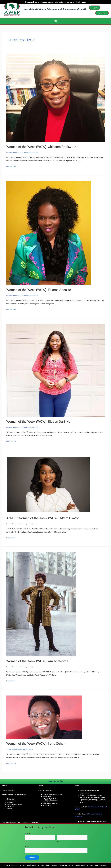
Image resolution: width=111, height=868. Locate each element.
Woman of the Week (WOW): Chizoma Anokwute (41, 147)
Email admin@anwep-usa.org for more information (19, 822)
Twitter (93, 821)
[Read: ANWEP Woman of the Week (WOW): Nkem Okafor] (48, 484)
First (26, 841)
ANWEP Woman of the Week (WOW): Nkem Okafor (42, 518)
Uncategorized (26, 152)
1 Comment (10, 749)
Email (27, 846)
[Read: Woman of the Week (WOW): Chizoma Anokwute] (55, 98)
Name (28, 833)
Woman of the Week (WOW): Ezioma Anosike (38, 290)
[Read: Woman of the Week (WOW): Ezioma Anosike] (48, 233)
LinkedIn (102, 821)
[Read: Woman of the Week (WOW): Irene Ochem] (44, 717)
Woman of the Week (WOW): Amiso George (37, 661)
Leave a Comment (13, 152)
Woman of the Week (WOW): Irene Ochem (36, 743)
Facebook (84, 821)
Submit (32, 858)
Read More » (11, 166)
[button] (55, 21)
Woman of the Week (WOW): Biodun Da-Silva (38, 421)
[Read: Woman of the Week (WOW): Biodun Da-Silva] (55, 370)
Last (58, 841)
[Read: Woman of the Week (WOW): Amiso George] (41, 604)
